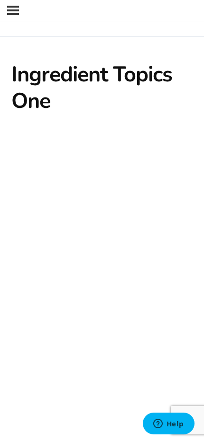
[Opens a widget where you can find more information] (168, 424)
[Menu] (13, 10)
